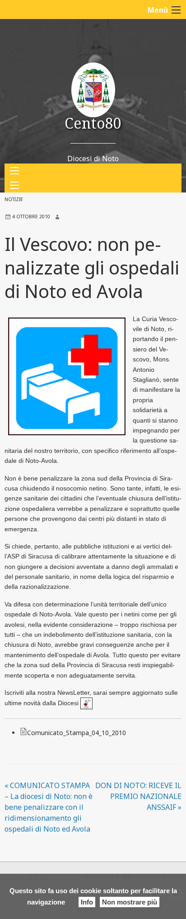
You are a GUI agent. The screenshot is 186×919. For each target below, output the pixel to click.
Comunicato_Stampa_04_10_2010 (76, 732)
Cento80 (93, 123)
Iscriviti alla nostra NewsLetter (47, 692)
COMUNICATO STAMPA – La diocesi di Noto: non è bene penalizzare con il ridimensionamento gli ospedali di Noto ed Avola (49, 807)
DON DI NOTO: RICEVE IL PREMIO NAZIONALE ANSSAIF (138, 796)
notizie (14, 199)
